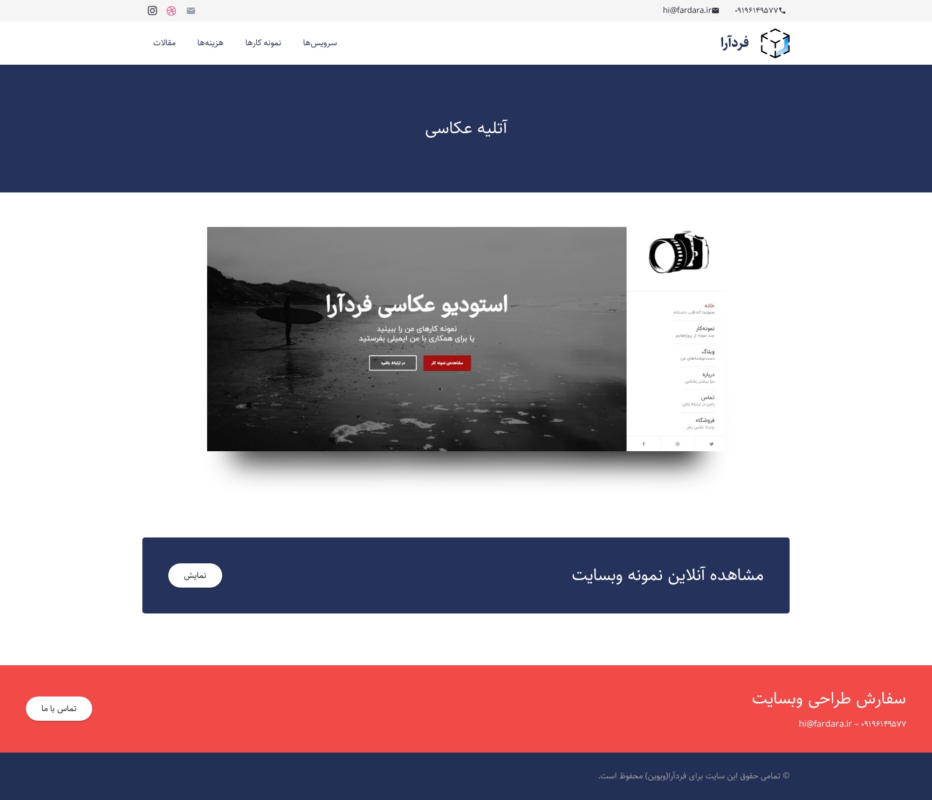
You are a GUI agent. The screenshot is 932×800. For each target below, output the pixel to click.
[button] (296, 43)
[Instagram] (152, 10)
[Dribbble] (171, 10)
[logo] (775, 43)
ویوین (657, 776)
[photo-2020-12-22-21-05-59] (466, 339)
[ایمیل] (191, 10)
